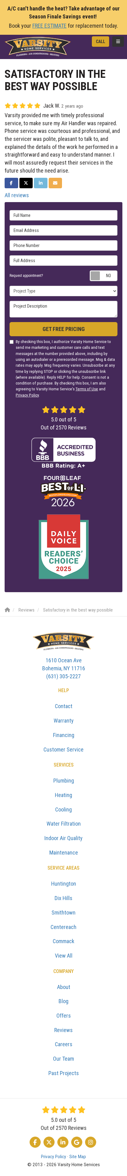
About (63, 987)
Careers (63, 1044)
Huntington (63, 883)
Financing (63, 735)
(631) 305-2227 (63, 668)
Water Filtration (64, 823)
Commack (63, 941)
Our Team (63, 1058)
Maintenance (63, 852)
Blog (63, 1001)
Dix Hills (63, 898)
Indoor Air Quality (63, 838)
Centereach (63, 927)
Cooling (63, 809)
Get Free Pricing (64, 329)
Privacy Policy (27, 395)
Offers (63, 1015)
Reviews (63, 1030)
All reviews (17, 195)
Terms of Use (87, 388)
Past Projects (63, 1073)
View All (63, 955)
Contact (63, 706)
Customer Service (63, 749)
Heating (63, 795)
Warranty (64, 720)
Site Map (77, 1156)
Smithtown (63, 912)
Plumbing (63, 780)
